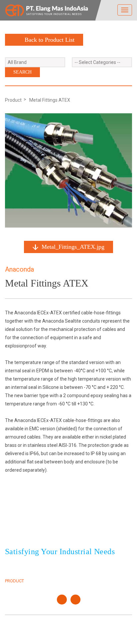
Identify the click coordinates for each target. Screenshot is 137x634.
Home (11, 565)
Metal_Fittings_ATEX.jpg (73, 246)
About (12, 573)
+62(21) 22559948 (42, 533)
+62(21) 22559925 (42, 525)
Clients (81, 565)
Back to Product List (49, 39)
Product (13, 100)
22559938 (72, 525)
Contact (82, 580)
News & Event (88, 573)
